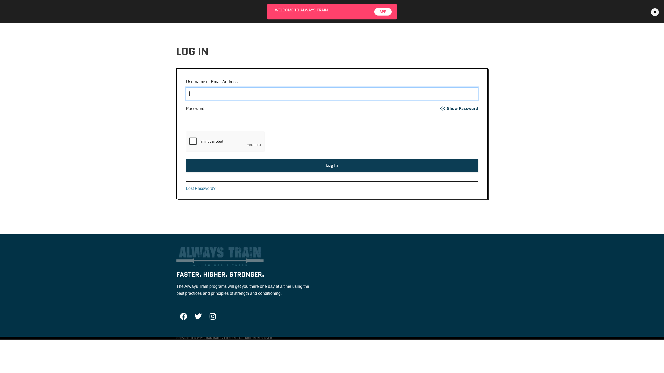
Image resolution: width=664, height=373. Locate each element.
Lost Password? (201, 188)
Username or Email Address (212, 82)
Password (195, 108)
